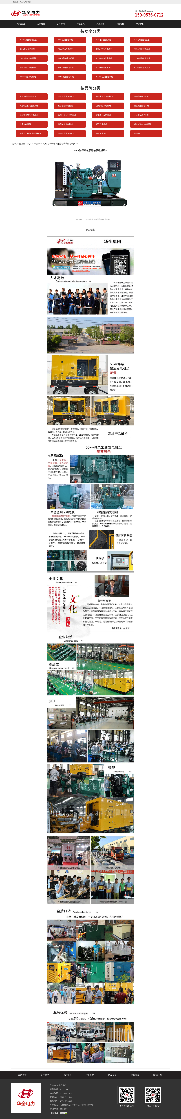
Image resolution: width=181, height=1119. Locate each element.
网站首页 (21, 24)
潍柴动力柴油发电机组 (29, 106)
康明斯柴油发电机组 (28, 97)
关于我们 (41, 24)
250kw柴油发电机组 (104, 58)
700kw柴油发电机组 (28, 77)
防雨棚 (137, 134)
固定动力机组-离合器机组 (30, 134)
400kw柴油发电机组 (66, 68)
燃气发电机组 (101, 124)
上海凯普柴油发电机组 (29, 115)
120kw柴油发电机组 (142, 49)
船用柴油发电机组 (65, 124)
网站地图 (55, 1113)
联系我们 (140, 24)
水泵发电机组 (25, 124)
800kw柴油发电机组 (66, 77)
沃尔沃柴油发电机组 (66, 97)
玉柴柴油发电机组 (141, 97)
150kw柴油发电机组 (28, 58)
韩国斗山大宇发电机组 (67, 115)
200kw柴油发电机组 (66, 58)
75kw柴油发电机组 (65, 49)
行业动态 (81, 24)
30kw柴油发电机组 (65, 40)
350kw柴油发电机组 (28, 68)
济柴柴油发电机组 (141, 106)
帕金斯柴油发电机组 (104, 97)
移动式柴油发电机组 (142, 124)
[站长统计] (63, 1113)
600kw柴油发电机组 (142, 68)
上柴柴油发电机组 (103, 106)
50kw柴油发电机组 (141, 40)
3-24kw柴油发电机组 (28, 40)
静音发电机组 (101, 134)
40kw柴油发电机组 (103, 40)
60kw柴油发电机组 (27, 49)
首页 (29, 143)
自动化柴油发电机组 (66, 134)
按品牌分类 (49, 143)
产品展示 (100, 24)
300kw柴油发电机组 (142, 58)
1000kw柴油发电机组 (104, 77)
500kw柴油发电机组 (104, 68)
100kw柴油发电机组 (104, 49)
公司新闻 (61, 24)
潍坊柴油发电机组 (65, 106)
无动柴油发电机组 (141, 115)
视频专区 (120, 24)
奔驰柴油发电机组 (103, 115)
